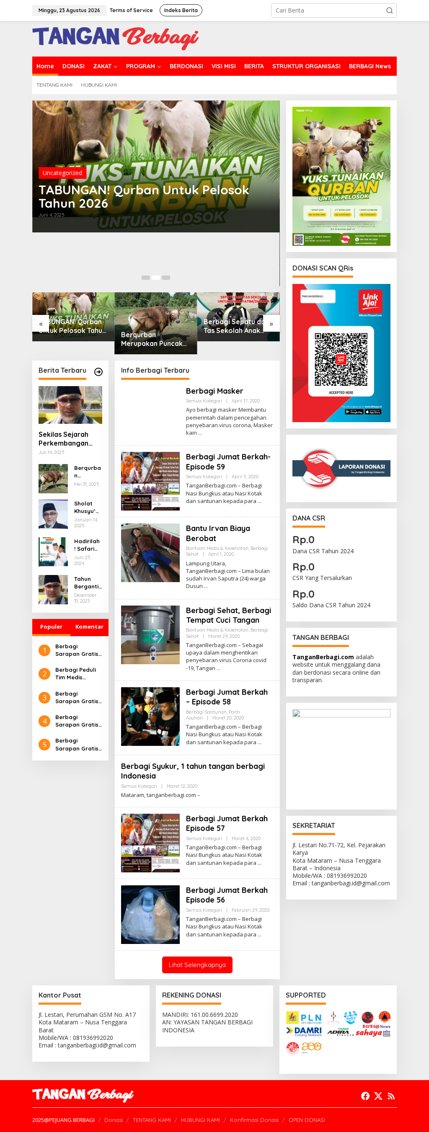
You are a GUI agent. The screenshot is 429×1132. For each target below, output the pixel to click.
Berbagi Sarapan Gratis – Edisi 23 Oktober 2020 (76, 697)
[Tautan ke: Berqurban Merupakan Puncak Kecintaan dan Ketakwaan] (156, 323)
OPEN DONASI (307, 1120)
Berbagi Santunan (206, 712)
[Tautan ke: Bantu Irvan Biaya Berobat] (150, 552)
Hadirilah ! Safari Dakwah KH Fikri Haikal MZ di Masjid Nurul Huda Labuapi (88, 545)
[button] (389, 10)
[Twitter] (378, 1096)
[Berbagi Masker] (200, 432)
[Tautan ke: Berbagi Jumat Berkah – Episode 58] (150, 715)
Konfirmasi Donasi (254, 1120)
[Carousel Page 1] (146, 278)
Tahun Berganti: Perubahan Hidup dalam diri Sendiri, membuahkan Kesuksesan (88, 582)
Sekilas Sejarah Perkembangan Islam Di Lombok (65, 439)
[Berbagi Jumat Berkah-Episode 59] (259, 501)
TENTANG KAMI (152, 1120)
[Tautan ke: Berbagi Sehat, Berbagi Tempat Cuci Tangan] (150, 634)
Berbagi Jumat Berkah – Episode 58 (227, 697)
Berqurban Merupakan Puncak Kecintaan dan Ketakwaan (152, 339)
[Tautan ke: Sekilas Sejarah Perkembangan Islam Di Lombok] (70, 405)
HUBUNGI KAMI (200, 1120)
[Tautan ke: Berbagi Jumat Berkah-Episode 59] (150, 481)
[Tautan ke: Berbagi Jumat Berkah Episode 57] (150, 842)
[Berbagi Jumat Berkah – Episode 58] (259, 742)
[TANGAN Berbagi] (115, 38)
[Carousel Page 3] (166, 278)
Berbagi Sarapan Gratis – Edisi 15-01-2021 (78, 721)
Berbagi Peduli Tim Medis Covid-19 (75, 673)
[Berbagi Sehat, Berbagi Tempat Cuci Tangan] (218, 668)
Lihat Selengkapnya (197, 965)
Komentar (89, 626)
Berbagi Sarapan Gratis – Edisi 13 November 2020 (77, 650)
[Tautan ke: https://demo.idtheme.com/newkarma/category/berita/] (98, 372)
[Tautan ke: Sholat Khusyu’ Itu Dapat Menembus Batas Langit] (53, 514)
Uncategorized (62, 173)
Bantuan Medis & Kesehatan (217, 548)
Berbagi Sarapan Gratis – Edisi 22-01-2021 (76, 744)
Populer (51, 626)
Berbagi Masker (214, 391)
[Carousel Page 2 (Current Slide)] (156, 278)
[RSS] (391, 1096)
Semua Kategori (204, 401)
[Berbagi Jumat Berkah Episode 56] (259, 934)
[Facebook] (365, 1096)
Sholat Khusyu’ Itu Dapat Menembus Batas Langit (87, 507)
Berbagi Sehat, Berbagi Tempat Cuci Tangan (228, 615)
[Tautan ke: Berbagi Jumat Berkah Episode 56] (150, 914)
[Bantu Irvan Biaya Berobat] (206, 586)
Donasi (113, 1120)
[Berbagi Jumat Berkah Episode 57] (259, 862)
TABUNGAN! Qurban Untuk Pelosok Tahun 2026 (144, 196)
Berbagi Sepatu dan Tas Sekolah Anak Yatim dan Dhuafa (236, 326)
